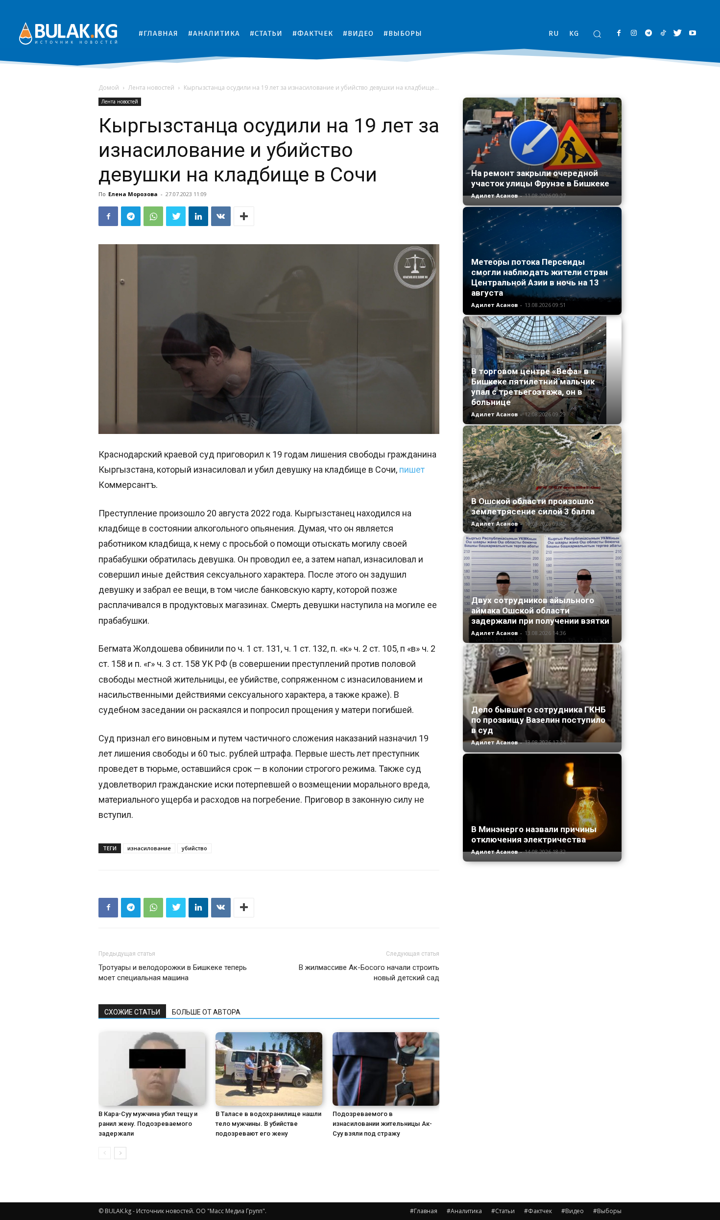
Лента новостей (151, 87)
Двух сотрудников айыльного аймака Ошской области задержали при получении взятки (540, 610)
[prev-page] (104, 1153)
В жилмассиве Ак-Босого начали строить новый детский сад (369, 972)
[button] (597, 34)
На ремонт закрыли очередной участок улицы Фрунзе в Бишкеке (540, 178)
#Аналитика (464, 1211)
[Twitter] (677, 33)
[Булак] (68, 33)
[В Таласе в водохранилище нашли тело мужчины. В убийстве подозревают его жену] (269, 1069)
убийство (194, 848)
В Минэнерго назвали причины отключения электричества (534, 834)
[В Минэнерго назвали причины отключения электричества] (542, 803)
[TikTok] (663, 33)
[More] (244, 216)
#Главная (423, 1211)
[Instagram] (633, 33)
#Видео (572, 1211)
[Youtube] (692, 33)
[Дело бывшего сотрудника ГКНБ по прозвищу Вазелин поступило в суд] (542, 693)
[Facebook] (618, 33)
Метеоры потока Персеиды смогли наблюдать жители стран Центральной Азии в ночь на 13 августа (539, 277)
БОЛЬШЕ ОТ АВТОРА (206, 1012)
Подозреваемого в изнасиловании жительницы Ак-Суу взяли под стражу (382, 1123)
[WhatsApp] (153, 216)
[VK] (221, 216)
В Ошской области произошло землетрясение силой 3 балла (533, 506)
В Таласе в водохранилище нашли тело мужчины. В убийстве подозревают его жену (268, 1123)
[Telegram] (648, 33)
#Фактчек (538, 1211)
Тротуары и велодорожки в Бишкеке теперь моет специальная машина (172, 972)
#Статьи (503, 1211)
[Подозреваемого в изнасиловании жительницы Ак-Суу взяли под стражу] (386, 1069)
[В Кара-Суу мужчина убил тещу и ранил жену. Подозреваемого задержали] (151, 1069)
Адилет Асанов (494, 195)
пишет (412, 469)
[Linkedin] (198, 216)
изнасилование (149, 848)
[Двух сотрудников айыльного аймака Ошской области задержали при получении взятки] (542, 589)
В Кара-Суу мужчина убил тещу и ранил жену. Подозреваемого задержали (147, 1123)
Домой (108, 87)
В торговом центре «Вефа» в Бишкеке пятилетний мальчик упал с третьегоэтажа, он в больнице (533, 386)
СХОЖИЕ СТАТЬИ (132, 1012)
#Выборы (607, 1211)
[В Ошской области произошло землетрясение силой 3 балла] (542, 479)
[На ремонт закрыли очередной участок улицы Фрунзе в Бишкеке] (542, 147)
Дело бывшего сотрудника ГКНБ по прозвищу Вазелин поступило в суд (538, 720)
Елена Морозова (133, 194)
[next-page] (120, 1153)
